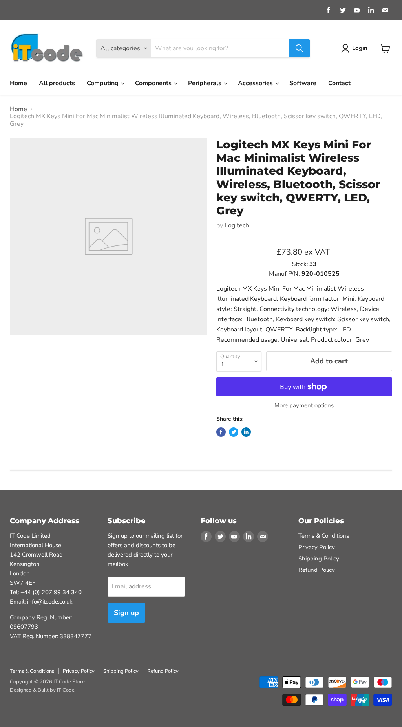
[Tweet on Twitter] (233, 432)
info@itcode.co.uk (50, 602)
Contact (339, 83)
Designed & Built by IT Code (42, 690)
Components (154, 83)
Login (359, 48)
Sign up (126, 612)
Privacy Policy (316, 547)
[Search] (299, 48)
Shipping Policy (318, 558)
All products (57, 83)
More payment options (304, 405)
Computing (103, 83)
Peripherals (205, 83)
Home (18, 83)
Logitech (237, 225)
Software (302, 83)
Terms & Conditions (323, 536)
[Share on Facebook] (221, 432)
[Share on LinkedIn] (246, 432)
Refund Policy (316, 570)
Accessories (256, 83)
